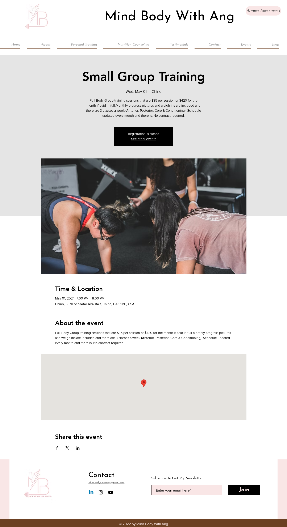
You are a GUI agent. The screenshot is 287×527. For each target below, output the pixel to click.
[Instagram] (101, 492)
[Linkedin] (91, 492)
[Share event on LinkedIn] (78, 448)
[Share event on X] (67, 448)
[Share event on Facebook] (57, 448)
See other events (143, 139)
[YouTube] (110, 492)
